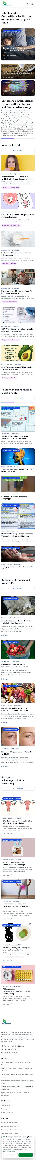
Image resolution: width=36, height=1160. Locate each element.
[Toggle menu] (32, 4)
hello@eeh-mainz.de (10, 1052)
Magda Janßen (5, 212)
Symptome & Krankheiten (9, 301)
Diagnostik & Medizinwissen (10, 340)
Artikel (4, 1058)
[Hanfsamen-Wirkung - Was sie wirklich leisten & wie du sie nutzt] (17, 71)
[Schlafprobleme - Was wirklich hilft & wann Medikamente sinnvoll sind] (17, 44)
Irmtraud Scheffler (6, 174)
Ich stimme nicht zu (10, 1155)
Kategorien (6, 1118)
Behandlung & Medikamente (12, 31)
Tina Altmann (5, 433)
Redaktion (5, 1101)
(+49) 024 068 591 (10, 1049)
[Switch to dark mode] (27, 3)
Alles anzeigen (18, 150)
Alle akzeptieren (25, 1155)
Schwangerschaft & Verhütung (11, 225)
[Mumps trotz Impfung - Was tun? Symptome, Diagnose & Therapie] (17, 88)
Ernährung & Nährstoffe (10, 66)
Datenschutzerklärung (9, 1151)
